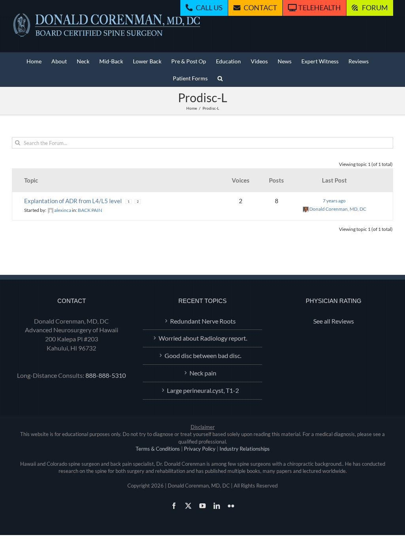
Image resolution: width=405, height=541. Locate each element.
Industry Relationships (245, 449)
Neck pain (202, 373)
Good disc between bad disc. (203, 355)
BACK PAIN (90, 210)
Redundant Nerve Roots (203, 321)
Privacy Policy (200, 449)
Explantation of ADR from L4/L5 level (73, 200)
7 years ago (334, 201)
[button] (220, 77)
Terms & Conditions (158, 449)
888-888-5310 (105, 375)
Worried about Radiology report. (203, 338)
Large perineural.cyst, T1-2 (203, 390)
